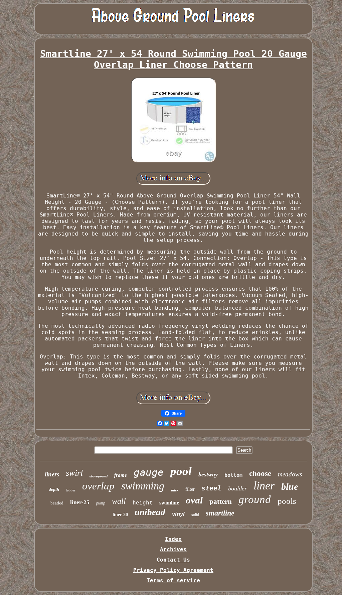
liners (52, 474)
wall (119, 501)
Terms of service (173, 580)
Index (173, 539)
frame (120, 475)
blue (289, 486)
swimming (142, 486)
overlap (98, 486)
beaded (56, 502)
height (143, 502)
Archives (173, 549)
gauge (149, 472)
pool (181, 471)
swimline (169, 502)
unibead (150, 512)
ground (254, 499)
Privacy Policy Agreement (173, 570)
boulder (237, 488)
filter (190, 489)
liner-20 (120, 514)
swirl (74, 473)
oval (194, 500)
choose (260, 473)
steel (211, 488)
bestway (208, 474)
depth (54, 489)
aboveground (99, 476)
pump (100, 503)
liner (264, 485)
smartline (220, 513)
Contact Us (173, 560)
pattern (220, 501)
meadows (290, 474)
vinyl (178, 514)
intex (175, 490)
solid (195, 514)
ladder (70, 490)
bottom (233, 475)
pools (287, 500)
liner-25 (80, 502)
